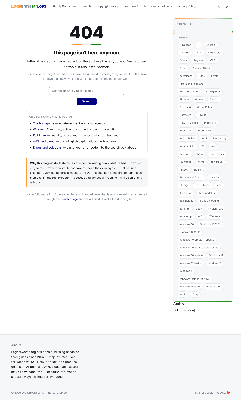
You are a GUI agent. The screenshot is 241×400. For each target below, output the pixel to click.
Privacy (184, 169)
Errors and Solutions (192, 83)
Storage (184, 185)
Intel (204, 138)
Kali (213, 146)
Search (86, 6)
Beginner (198, 60)
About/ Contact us (64, 6)
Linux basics (217, 153)
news (201, 161)
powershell (216, 161)
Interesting (219, 138)
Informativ (185, 130)
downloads (186, 75)
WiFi (200, 216)
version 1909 (215, 208)
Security (214, 177)
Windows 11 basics (190, 263)
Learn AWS (131, 6)
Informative (204, 130)
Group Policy (204, 107)
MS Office (185, 161)
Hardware (185, 114)
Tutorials (185, 208)
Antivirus (185, 52)
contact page (69, 199)
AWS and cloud (44, 141)
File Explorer (212, 91)
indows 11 (210, 122)
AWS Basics (214, 52)
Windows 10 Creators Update (197, 239)
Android (211, 44)
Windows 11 (41, 129)
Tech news (186, 192)
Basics (183, 60)
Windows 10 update (191, 255)
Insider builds (187, 138)
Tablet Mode (202, 185)
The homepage (43, 123)
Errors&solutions (189, 91)
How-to (202, 114)
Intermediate (187, 146)
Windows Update (190, 286)
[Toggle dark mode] (226, 6)
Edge (202, 75)
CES (212, 60)
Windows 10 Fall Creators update (199, 247)
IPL (202, 146)
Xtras (195, 294)
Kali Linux (40, 135)
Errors (214, 75)
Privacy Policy (187, 6)
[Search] (217, 6)
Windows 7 (214, 263)
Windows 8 (186, 270)
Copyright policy (107, 6)
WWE (183, 294)
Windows (214, 216)
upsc (199, 208)
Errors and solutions (47, 147)
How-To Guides (189, 122)
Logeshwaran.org (32, 392)
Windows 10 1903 (210, 224)
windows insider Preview (194, 278)
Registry (199, 169)
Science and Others (191, 177)
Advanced (185, 44)
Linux (200, 153)
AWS (199, 52)
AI (199, 44)
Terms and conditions (157, 6)
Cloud (183, 68)
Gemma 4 (185, 107)
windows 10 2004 (190, 231)
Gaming (214, 99)
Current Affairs (201, 68)
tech (219, 185)
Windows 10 (187, 224)
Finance (184, 99)
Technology (186, 200)
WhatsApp (186, 216)
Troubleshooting (209, 200)
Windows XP (213, 286)
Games (199, 99)
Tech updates (207, 192)
